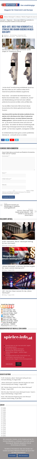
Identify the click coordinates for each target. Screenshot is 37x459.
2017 (4, 426)
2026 (4, 408)
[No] (35, 448)
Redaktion (6, 35)
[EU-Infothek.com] (11, 4)
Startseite (2, 20)
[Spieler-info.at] (18, 349)
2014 (4, 432)
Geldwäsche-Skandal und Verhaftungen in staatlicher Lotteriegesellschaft (12, 206)
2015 (4, 430)
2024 (4, 412)
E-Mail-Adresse (6, 179)
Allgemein (9, 20)
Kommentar (5, 156)
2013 (4, 434)
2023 (4, 414)
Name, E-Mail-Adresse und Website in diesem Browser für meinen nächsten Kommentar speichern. (18, 192)
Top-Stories (12, 36)
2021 (4, 418)
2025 (4, 410)
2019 (4, 422)
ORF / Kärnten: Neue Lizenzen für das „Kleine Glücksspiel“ (16, 387)
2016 (4, 428)
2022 (4, 416)
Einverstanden (12, 455)
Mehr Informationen (23, 455)
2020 (4, 420)
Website (4, 184)
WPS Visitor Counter (12, 325)
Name (4, 173)
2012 (4, 436)
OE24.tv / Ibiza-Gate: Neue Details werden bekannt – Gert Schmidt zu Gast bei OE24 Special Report (24, 212)
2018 (4, 424)
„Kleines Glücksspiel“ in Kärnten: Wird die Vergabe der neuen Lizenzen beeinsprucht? (18, 267)
